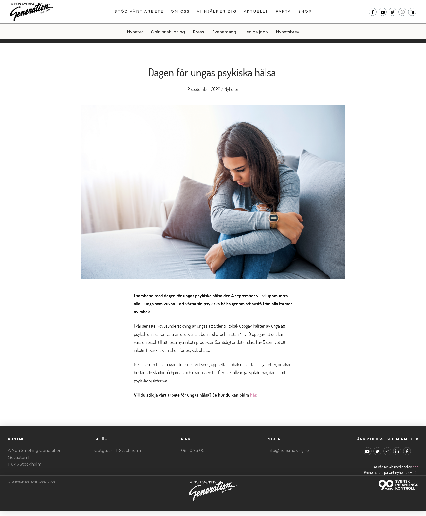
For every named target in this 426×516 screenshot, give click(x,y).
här (253, 395)
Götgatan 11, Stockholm (117, 450)
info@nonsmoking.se (288, 450)
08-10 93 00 (193, 450)
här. (415, 472)
